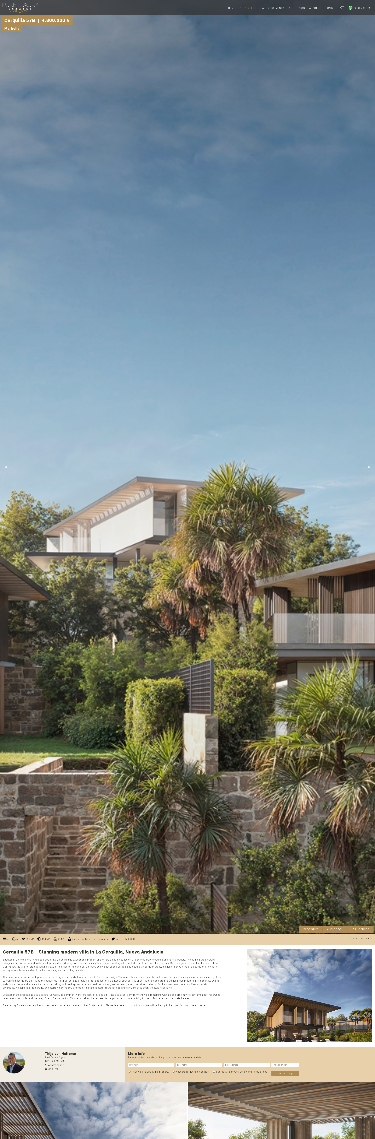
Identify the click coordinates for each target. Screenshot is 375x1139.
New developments (271, 8)
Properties (247, 8)
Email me (53, 1068)
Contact (331, 8)
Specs (353, 938)
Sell (291, 8)
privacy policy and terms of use (249, 1071)
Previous (6, 467)
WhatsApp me (55, 1065)
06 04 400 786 (362, 8)
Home (231, 8)
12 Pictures (360, 929)
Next (369, 467)
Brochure (311, 929)
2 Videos (334, 929)
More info (366, 938)
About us (315, 8)
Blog (302, 8)
